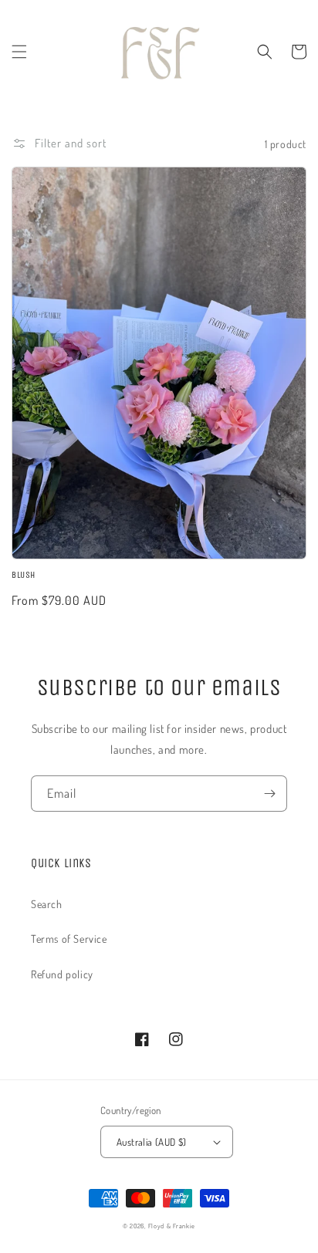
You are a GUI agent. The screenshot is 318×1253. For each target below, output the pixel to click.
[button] (19, 52)
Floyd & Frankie (172, 1225)
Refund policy (62, 974)
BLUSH (24, 574)
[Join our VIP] (269, 793)
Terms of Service (69, 938)
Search (47, 903)
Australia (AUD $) (152, 1142)
